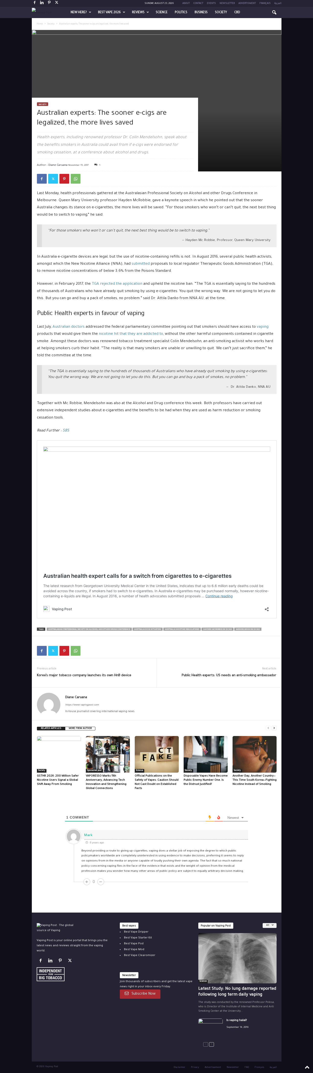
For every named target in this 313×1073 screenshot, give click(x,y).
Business (201, 12)
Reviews (138, 12)
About (186, 3)
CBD (237, 12)
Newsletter (227, 3)
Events (211, 3)
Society (221, 12)
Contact (198, 3)
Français (265, 3)
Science (162, 12)
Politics (181, 12)
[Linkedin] (42, 3)
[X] (57, 3)
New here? (79, 12)
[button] (274, 12)
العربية (277, 3)
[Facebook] (35, 3)
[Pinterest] (49, 3)
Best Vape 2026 (109, 12)
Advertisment (247, 3)
